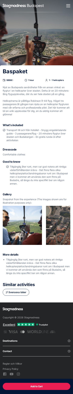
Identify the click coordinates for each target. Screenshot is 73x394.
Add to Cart (36, 386)
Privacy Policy (10, 368)
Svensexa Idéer (17, 292)
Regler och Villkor (12, 363)
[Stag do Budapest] (14, 6)
